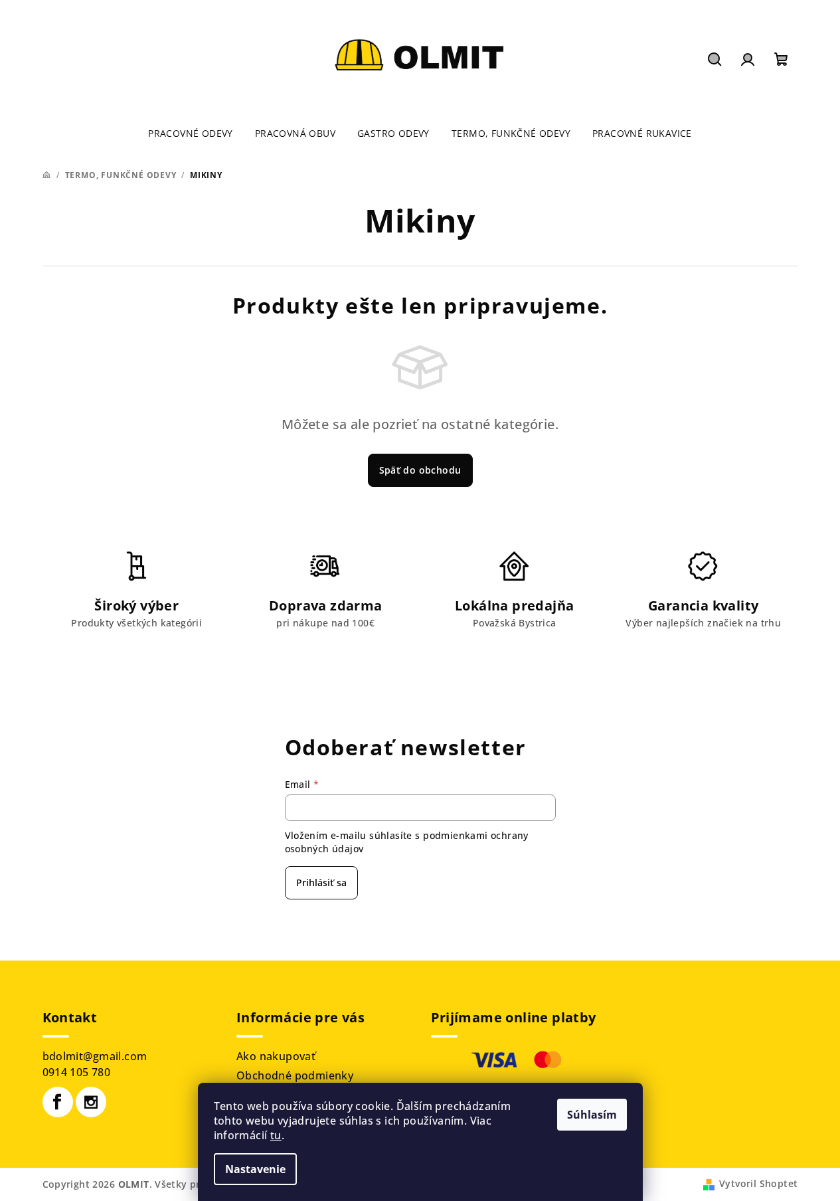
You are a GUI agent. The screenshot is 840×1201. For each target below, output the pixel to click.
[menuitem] (190, 133)
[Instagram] (91, 1102)
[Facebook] (57, 1102)
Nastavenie (255, 1169)
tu (276, 1135)
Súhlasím (592, 1114)
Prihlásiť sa (321, 882)
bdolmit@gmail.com (94, 1056)
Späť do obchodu (420, 470)
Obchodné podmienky (294, 1075)
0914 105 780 (76, 1072)
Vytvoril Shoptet (758, 1183)
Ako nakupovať (275, 1056)
